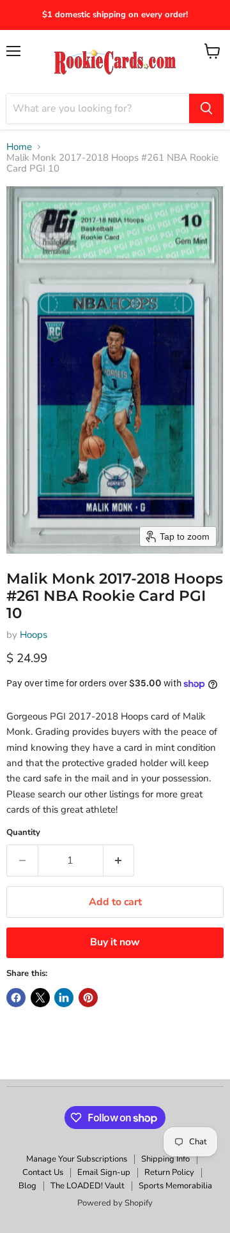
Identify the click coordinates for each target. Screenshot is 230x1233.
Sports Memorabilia (175, 1186)
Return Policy (169, 1172)
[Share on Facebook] (16, 997)
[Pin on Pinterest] (88, 997)
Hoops (33, 634)
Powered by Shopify (115, 1203)
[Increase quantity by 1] (119, 860)
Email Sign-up (103, 1172)
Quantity (23, 833)
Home (19, 147)
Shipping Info (165, 1159)
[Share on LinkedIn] (63, 997)
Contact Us (42, 1172)
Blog (27, 1186)
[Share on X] (40, 997)
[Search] (206, 108)
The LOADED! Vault (87, 1186)
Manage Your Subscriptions (76, 1159)
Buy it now (115, 942)
